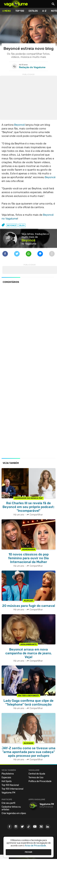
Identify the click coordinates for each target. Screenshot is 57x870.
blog (22, 225)
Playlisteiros (8, 773)
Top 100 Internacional (12, 789)
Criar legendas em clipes (14, 813)
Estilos (33, 11)
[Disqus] (28, 329)
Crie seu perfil (8, 803)
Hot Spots (7, 781)
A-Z (44, 11)
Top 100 (19, 11)
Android (49, 807)
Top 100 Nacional (10, 785)
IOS (41, 807)
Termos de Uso (35, 777)
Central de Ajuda (36, 773)
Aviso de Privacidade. (36, 845)
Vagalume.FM (8, 792)
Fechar (28, 852)
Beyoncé (19, 124)
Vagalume (16, 4)
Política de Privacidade (39, 781)
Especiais (6, 777)
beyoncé (12, 225)
